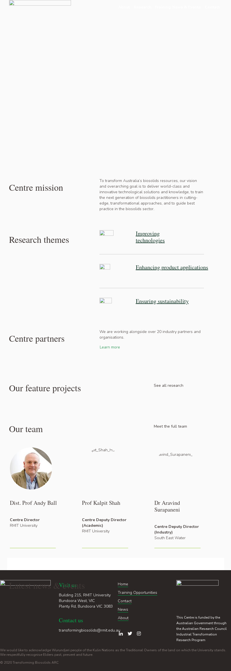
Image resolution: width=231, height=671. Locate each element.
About (123, 618)
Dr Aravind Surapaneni (167, 506)
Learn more (110, 347)
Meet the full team (170, 426)
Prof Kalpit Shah (101, 502)
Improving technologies (150, 237)
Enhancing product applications (172, 267)
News (123, 609)
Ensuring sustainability (162, 301)
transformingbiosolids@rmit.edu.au (89, 630)
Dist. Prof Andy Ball (33, 502)
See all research (168, 385)
